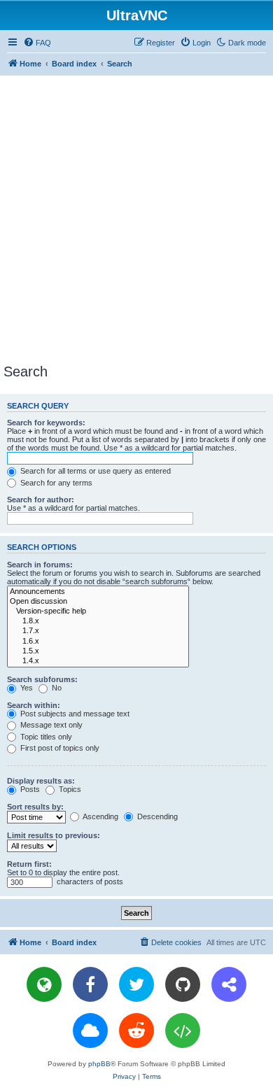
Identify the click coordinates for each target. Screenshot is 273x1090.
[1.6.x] (98, 641)
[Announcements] (98, 592)
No (56, 688)
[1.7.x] (98, 631)
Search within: (33, 705)
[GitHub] (182, 984)
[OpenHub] (182, 1030)
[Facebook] (90, 984)
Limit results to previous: (53, 835)
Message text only (50, 725)
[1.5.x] (98, 651)
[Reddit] (136, 1030)
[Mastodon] (228, 984)
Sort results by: (35, 806)
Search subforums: (42, 679)
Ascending (99, 816)
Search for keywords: (46, 422)
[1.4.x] (98, 661)
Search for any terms (55, 483)
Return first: (29, 864)
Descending (156, 816)
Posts (29, 789)
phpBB (99, 1064)
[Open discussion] (98, 602)
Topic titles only (45, 736)
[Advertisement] (136, 219)
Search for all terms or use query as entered (94, 471)
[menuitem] (37, 42)
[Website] (44, 984)
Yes (25, 688)
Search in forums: (40, 564)
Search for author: (40, 499)
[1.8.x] (98, 621)
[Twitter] (136, 984)
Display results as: (41, 781)
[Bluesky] (90, 1030)
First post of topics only (58, 748)
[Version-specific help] (98, 611)
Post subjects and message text (74, 713)
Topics (69, 789)
